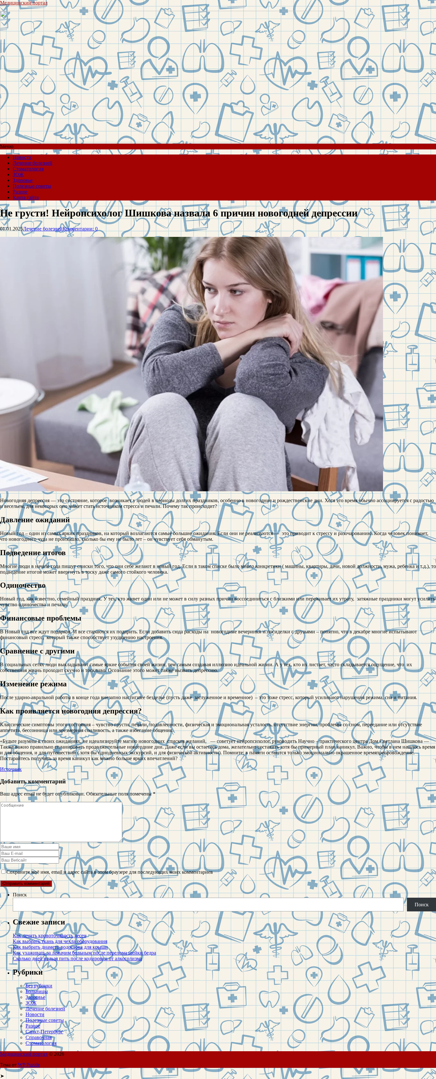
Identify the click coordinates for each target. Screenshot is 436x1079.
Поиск (20, 894)
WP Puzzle (29, 1065)
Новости (22, 157)
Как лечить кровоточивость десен (49, 935)
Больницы (37, 991)
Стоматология (28, 168)
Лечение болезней (32, 163)
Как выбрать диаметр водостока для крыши (60, 947)
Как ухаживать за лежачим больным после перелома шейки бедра (84, 952)
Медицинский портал (24, 2)
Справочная (39, 1037)
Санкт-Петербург (44, 1031)
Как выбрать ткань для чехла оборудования (60, 941)
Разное (20, 191)
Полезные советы (32, 186)
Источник (11, 769)
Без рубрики (39, 985)
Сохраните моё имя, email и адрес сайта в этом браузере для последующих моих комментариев (109, 872)
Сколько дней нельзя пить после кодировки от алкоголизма (77, 958)
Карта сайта (26, 197)
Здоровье (23, 180)
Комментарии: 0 (80, 228)
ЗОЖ (18, 174)
